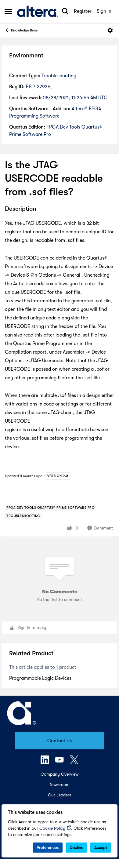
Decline (76, 847)
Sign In (104, 11)
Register (83, 11)
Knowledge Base (24, 30)
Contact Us (59, 741)
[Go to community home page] (37, 11)
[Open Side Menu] (8, 11)
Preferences (48, 847)
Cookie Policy (52, 828)
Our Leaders (59, 794)
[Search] (65, 11)
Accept (100, 847)
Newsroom (60, 784)
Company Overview (59, 774)
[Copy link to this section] (40, 209)
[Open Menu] (110, 30)
